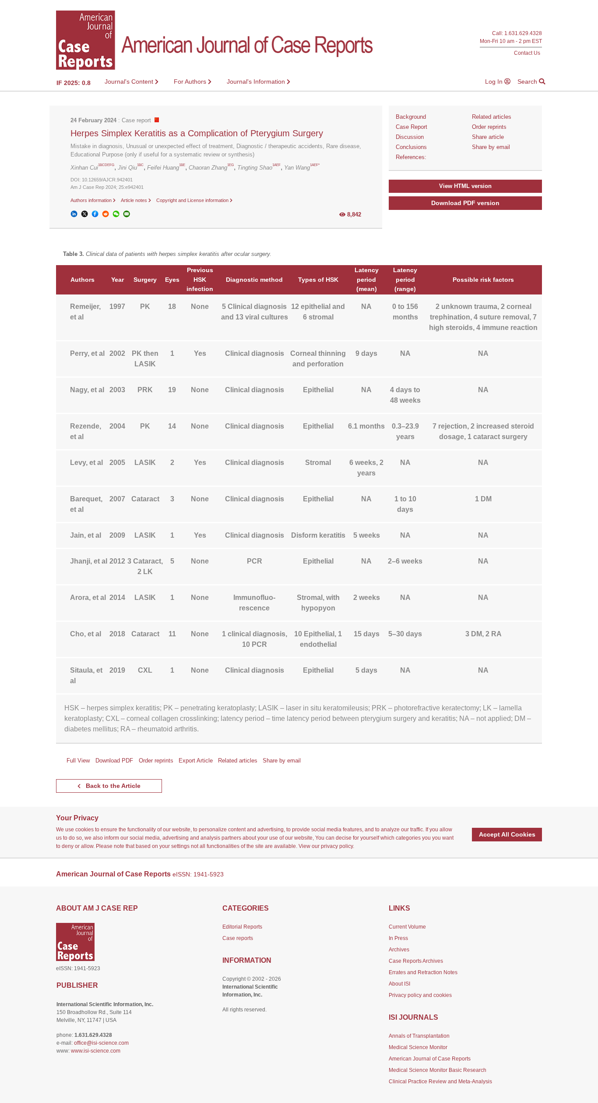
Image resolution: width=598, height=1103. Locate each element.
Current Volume (407, 927)
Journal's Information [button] (257, 81)
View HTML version (465, 186)
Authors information (91, 200)
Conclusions (411, 147)
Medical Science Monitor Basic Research (437, 1070)
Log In (494, 81)
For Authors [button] (191, 81)
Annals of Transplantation (419, 1036)
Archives (399, 950)
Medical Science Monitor (418, 1047)
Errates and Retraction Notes (423, 972)
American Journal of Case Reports (430, 1059)
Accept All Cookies (507, 834)
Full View (78, 760)
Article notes (134, 200)
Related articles (491, 116)
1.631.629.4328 (523, 33)
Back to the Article (112, 785)
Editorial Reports (242, 927)
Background (411, 116)
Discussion (410, 137)
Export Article (196, 760)
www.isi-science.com (95, 1051)
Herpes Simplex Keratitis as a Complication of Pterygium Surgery (196, 133)
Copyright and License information (193, 200)
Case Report (411, 127)
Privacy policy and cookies (420, 995)
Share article (488, 137)
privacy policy (337, 846)
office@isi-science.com (101, 1043)
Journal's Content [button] (130, 81)
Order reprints (489, 127)
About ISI (399, 984)
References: (411, 157)
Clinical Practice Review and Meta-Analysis (440, 1081)
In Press (398, 938)
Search (528, 81)
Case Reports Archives (416, 961)
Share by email (491, 147)
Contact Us (527, 53)
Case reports (237, 938)
